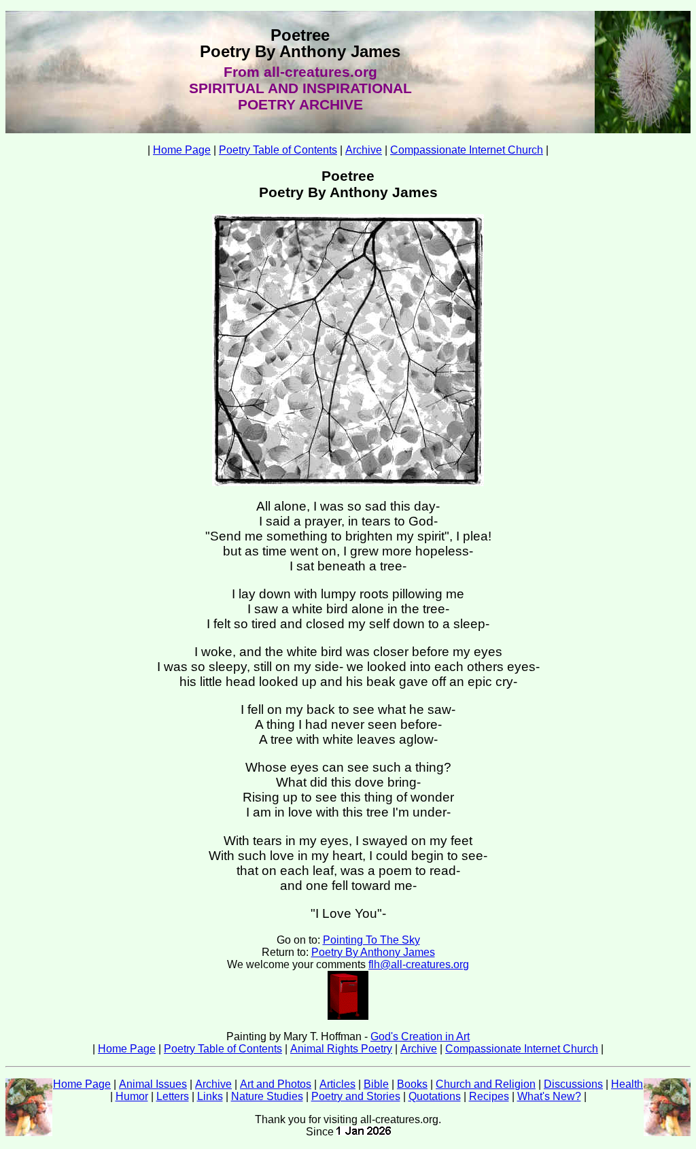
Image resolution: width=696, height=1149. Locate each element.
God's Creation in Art (420, 1036)
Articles (337, 1084)
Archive (363, 150)
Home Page (182, 150)
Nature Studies (267, 1096)
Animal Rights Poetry (341, 1048)
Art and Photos (275, 1084)
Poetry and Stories (355, 1096)
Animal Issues (153, 1084)
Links (210, 1096)
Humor (132, 1096)
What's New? (549, 1096)
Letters (172, 1096)
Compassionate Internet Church (466, 150)
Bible (376, 1084)
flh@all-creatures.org (418, 964)
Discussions (573, 1084)
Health (627, 1084)
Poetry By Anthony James (373, 952)
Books (412, 1084)
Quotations (434, 1096)
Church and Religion (486, 1084)
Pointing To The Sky (371, 940)
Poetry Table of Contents (278, 150)
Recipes (489, 1096)
